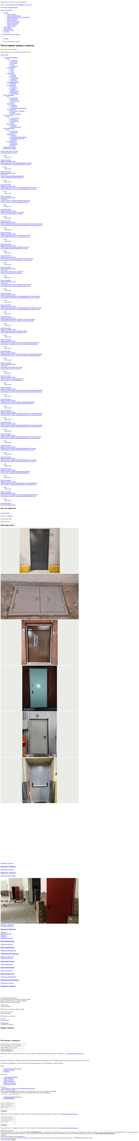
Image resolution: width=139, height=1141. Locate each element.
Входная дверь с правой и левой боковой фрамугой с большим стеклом (20, 438)
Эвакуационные (14, 93)
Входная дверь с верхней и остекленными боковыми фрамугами (18, 496)
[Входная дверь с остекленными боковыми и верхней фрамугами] (19, 483)
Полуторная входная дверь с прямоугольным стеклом (15, 286)
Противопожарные (15, 114)
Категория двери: (5, 1044)
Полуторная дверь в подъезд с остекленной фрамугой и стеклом (18, 189)
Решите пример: (5, 1049)
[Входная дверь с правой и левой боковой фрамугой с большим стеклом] (21, 436)
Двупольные (13, 63)
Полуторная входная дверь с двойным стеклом (13, 332)
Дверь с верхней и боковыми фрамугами (12, 177)
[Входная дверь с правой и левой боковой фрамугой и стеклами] (19, 460)
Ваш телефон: (4, 1047)
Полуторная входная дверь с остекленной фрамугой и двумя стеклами (20, 297)
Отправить (3, 1111)
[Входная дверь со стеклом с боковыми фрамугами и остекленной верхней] (22, 413)
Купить (3, 160)
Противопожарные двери (17, 138)
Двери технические (12, 18)
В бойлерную (14, 144)
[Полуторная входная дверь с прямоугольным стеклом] (16, 284)
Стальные (13, 76)
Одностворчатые (15, 118)
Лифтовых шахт (14, 90)
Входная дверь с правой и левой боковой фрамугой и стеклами (18, 461)
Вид (8, 59)
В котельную (13, 142)
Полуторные (13, 62)
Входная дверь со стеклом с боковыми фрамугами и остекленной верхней (21, 415)
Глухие (12, 64)
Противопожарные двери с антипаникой (18, 17)
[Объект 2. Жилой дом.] (7, 956)
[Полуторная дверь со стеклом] (9, 151)
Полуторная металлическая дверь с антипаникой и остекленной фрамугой (21, 225)
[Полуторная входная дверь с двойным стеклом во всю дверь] (18, 319)
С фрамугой (13, 79)
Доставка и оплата (9, 30)
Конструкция (10, 73)
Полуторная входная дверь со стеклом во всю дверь (15, 236)
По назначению (11, 85)
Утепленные (13, 80)
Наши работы (7, 27)
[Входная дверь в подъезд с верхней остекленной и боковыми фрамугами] (21, 354)
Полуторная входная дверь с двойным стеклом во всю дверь (17, 320)
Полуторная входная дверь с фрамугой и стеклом (14, 248)
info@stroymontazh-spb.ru (11, 7)
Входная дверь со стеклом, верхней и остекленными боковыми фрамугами (21, 391)
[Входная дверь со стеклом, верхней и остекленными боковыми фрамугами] (22, 390)
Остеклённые (14, 66)
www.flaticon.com (20, 1136)
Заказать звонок (15, 34)
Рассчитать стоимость (6, 1050)
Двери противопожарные (14, 15)
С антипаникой (14, 77)
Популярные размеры (13, 82)
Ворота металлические (13, 21)
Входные (12, 112)
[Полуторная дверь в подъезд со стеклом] (12, 212)
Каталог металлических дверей (12, 1068)
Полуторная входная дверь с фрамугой (11, 273)
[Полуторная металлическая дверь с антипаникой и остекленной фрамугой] (22, 223)
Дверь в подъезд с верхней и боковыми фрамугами (15, 202)
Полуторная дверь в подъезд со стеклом (12, 213)
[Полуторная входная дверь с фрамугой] (12, 271)
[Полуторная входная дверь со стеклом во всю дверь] (15, 235)
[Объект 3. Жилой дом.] (7, 924)
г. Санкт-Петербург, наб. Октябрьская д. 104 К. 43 (18, 4)
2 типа (12, 72)
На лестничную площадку (17, 111)
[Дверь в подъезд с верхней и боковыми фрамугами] (15, 200)
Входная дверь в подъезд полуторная (11, 368)
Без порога (13, 75)
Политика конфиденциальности (12, 1097)
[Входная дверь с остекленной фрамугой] (12, 378)
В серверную (13, 88)
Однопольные (14, 60)
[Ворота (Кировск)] (6, 933)
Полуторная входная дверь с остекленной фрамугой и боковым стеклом (20, 309)
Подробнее (8, 160)
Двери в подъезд (11, 14)
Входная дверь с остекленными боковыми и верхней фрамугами (18, 484)
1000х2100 (13, 83)
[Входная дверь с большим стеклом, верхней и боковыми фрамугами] (20, 342)
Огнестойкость (11, 67)
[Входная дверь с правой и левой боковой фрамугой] (15, 471)
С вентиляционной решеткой (18, 108)
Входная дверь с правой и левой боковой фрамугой (15, 473)
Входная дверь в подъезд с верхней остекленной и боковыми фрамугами (21, 355)
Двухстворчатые (14, 101)
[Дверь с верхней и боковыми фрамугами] (12, 176)
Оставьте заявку (5, 513)
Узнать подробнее (5, 1139)
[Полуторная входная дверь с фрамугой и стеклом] (15, 247)
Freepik (10, 1136)
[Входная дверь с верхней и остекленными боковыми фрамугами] (19, 494)
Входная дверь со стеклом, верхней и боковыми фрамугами (17, 403)
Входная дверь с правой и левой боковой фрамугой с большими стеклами (21, 426)
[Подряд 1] (4, 932)
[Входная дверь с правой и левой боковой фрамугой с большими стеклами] (21, 425)
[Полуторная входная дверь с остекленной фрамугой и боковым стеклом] (21, 307)
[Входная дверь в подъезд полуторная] (11, 367)
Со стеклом (13, 105)
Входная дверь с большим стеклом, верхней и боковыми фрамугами (19, 344)
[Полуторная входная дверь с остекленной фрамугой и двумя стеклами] (20, 296)
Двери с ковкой (11, 26)
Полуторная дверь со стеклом (9, 152)
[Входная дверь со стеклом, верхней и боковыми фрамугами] (18, 402)
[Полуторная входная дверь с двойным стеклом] (14, 331)
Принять (13, 1139)
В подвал (12, 145)
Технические (13, 92)
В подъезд (13, 86)
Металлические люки (13, 23)
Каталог (6, 13)
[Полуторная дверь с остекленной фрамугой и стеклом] (16, 163)
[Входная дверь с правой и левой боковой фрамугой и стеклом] (18, 448)
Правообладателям (9, 1098)
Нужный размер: (5, 1045)
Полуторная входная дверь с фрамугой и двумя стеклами (16, 260)
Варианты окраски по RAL (8, 161)
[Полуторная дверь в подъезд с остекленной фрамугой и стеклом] (19, 187)
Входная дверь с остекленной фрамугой (12, 380)
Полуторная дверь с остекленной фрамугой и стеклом (15, 164)
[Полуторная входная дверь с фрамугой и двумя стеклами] (17, 258)
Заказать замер (5, 54)
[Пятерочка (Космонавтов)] (8, 875)
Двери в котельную (12, 24)
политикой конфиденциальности (75, 1053)
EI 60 (11, 69)
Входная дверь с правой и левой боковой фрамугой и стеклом (18, 449)
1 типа (12, 70)
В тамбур (12, 89)
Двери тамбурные (12, 20)
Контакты (6, 31)
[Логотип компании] (6, 10)
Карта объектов (8, 28)
